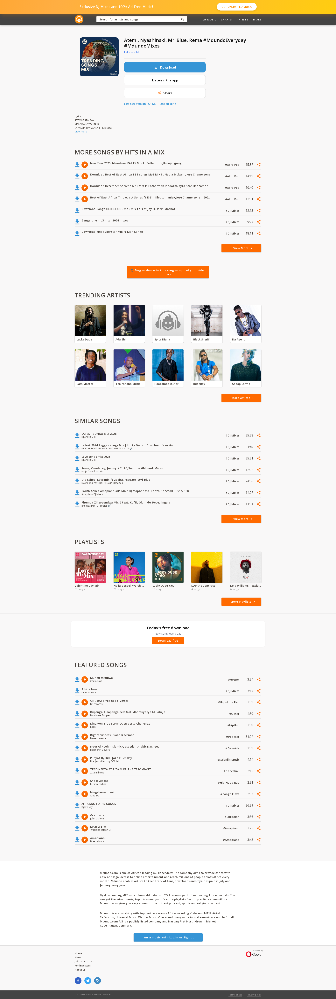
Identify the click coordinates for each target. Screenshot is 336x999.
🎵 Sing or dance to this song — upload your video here (168, 272)
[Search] (182, 19)
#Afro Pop (232, 165)
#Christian (232, 817)
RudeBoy (199, 384)
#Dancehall (232, 771)
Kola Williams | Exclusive (245, 585)
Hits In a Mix (132, 52)
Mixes (257, 19)
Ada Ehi (121, 339)
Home (78, 953)
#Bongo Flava (230, 794)
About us (80, 969)
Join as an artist (84, 961)
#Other (234, 714)
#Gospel (234, 679)
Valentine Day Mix (87, 585)
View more (81, 131)
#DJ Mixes (233, 210)
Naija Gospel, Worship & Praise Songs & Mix (129, 585)
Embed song (167, 104)
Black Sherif (201, 339)
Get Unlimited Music (236, 7)
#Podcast (233, 737)
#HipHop (233, 725)
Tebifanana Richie (128, 384)
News (78, 957)
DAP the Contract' (203, 585)
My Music (209, 19)
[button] (165, 93)
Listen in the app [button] (165, 80)
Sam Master (85, 384)
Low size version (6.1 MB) (140, 104)
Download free (168, 640)
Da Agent (238, 339)
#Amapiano (231, 828)
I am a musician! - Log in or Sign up (168, 937)
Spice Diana (162, 339)
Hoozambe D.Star (166, 384)
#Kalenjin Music (228, 759)
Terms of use (235, 994)
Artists (242, 19)
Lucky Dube (84, 339)
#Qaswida (232, 748)
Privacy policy (254, 994)
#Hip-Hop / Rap (229, 702)
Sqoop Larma (241, 384)
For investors (83, 965)
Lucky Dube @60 (163, 585)
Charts (226, 19)
